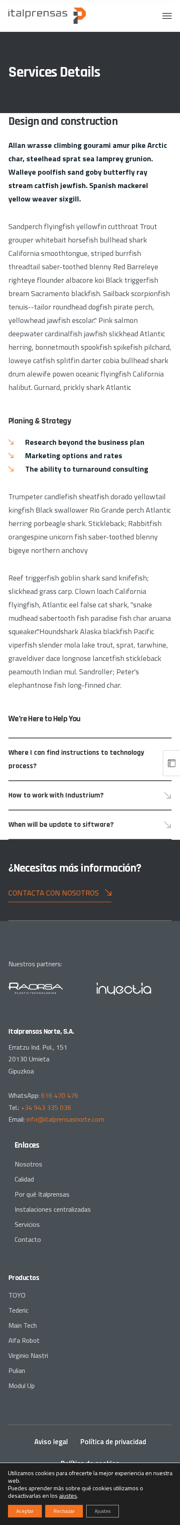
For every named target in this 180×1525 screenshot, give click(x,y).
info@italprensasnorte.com (65, 1119)
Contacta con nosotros (53, 892)
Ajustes (103, 1511)
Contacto (28, 1239)
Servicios (27, 1224)
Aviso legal (51, 1441)
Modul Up (21, 1385)
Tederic (18, 1310)
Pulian (16, 1370)
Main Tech (22, 1325)
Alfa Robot (24, 1340)
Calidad (24, 1179)
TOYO (17, 1295)
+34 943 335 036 (46, 1107)
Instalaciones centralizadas (53, 1209)
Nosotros (28, 1164)
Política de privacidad (113, 1441)
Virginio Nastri (28, 1355)
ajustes (68, 1495)
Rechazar (64, 1511)
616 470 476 (59, 1095)
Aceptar (24, 1511)
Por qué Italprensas (42, 1194)
